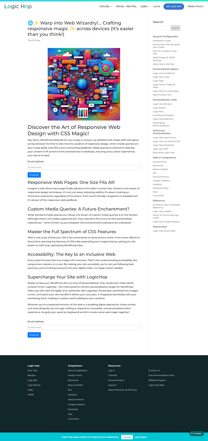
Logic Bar (32, 380)
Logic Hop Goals (161, 77)
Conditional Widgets (163, 115)
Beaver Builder (160, 169)
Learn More (140, 437)
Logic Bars (158, 111)
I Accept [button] (127, 437)
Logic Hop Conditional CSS (166, 141)
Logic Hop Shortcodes (164, 231)
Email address (36, 161)
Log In (156, 7)
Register (34, 174)
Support (112, 385)
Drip (155, 192)
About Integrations (77, 370)
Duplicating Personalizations (161, 124)
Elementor (158, 165)
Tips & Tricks (34, 40)
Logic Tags (158, 80)
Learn (143, 7)
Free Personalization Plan (161, 375)
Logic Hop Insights (162, 211)
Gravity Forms (160, 161)
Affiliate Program (157, 380)
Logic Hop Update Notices (166, 221)
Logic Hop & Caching (163, 64)
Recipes (32, 375)
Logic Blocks (159, 107)
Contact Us (154, 370)
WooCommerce (161, 176)
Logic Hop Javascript (163, 145)
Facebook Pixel (160, 188)
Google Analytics (161, 180)
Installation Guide (162, 40)
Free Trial (32, 370)
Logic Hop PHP (160, 149)
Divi (155, 173)
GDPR (31, 394)
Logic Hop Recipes (162, 104)
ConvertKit (158, 195)
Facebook (73, 409)
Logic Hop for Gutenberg (165, 91)
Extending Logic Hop (163, 152)
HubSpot (157, 184)
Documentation (116, 380)
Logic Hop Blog (156, 385)
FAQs (30, 390)
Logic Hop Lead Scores (164, 137)
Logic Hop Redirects (163, 119)
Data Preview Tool (162, 94)
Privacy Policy (195, 7)
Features (105, 7)
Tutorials (112, 375)
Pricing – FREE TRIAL (126, 7)
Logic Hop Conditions (164, 73)
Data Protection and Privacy (122, 390)
